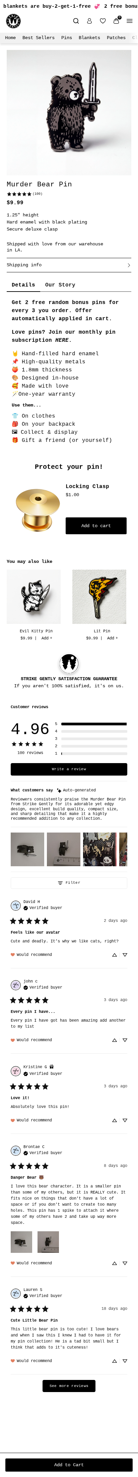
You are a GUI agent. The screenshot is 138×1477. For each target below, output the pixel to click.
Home (10, 37)
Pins (66, 37)
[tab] (23, 285)
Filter (73, 883)
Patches (116, 37)
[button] (91, 724)
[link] (24, 194)
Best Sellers (38, 37)
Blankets (89, 37)
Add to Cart (69, 1465)
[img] (76, 790)
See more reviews (69, 1386)
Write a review (69, 769)
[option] (36, 606)
